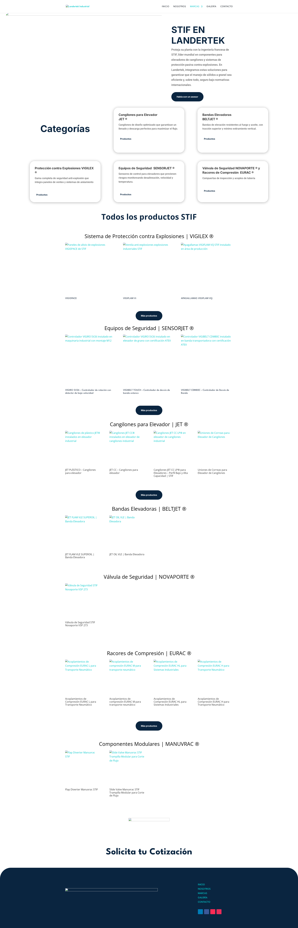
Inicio (165, 6)
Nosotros (179, 6)
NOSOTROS (204, 889)
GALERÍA (202, 898)
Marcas (194, 6)
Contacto (226, 6)
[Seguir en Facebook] (206, 911)
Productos (125, 138)
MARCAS (202, 893)
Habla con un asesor (187, 96)
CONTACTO (204, 902)
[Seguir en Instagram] (219, 911)
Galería (211, 6)
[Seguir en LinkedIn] (200, 911)
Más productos (149, 315)
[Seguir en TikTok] (212, 911)
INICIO (201, 885)
